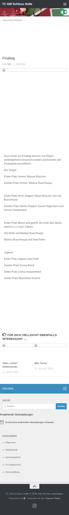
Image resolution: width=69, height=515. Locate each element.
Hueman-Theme (53, 498)
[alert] (34, 422)
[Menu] (65, 4)
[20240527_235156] (34, 52)
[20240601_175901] (34, 33)
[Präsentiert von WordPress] (24, 498)
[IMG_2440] (34, 42)
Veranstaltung (12, 472)
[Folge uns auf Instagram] (65, 389)
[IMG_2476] (34, 38)
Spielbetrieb (11, 449)
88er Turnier (40, 363)
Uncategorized (12, 20)
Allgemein (10, 442)
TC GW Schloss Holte (17, 4)
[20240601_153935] (34, 28)
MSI (9, 64)
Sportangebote (13, 457)
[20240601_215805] (34, 47)
